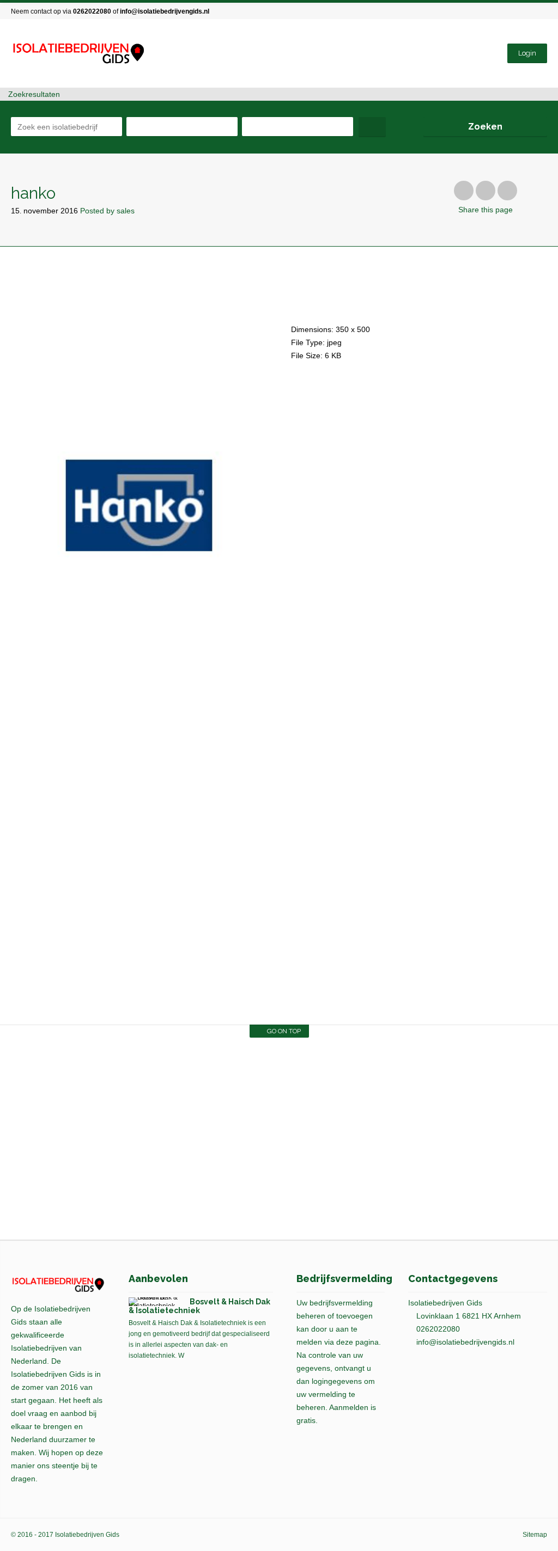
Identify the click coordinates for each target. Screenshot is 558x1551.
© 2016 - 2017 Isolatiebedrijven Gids (65, 1534)
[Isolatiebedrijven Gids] (78, 53)
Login (527, 53)
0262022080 (92, 11)
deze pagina (357, 1342)
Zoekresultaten (33, 94)
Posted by (107, 210)
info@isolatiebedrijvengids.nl (164, 11)
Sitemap (535, 1534)
